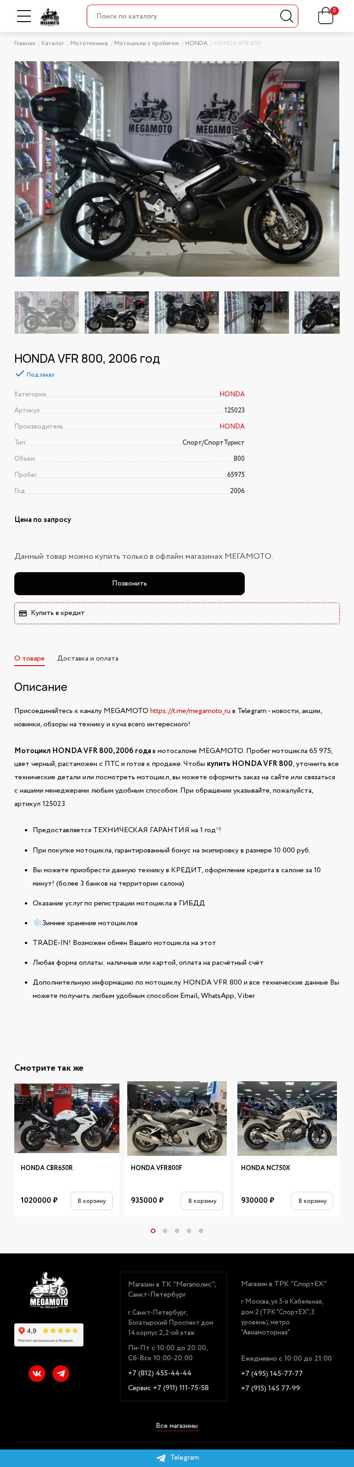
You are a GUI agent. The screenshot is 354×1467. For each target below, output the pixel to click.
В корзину (91, 1201)
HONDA (232, 394)
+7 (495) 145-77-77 (272, 1374)
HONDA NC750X (265, 1168)
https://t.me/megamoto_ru (190, 711)
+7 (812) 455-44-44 (160, 1373)
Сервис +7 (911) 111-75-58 (168, 1388)
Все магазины (177, 1426)
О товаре (29, 658)
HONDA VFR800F (156, 1168)
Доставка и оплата (87, 658)
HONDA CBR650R (47, 1168)
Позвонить (129, 583)
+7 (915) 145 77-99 (270, 1389)
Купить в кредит (58, 613)
